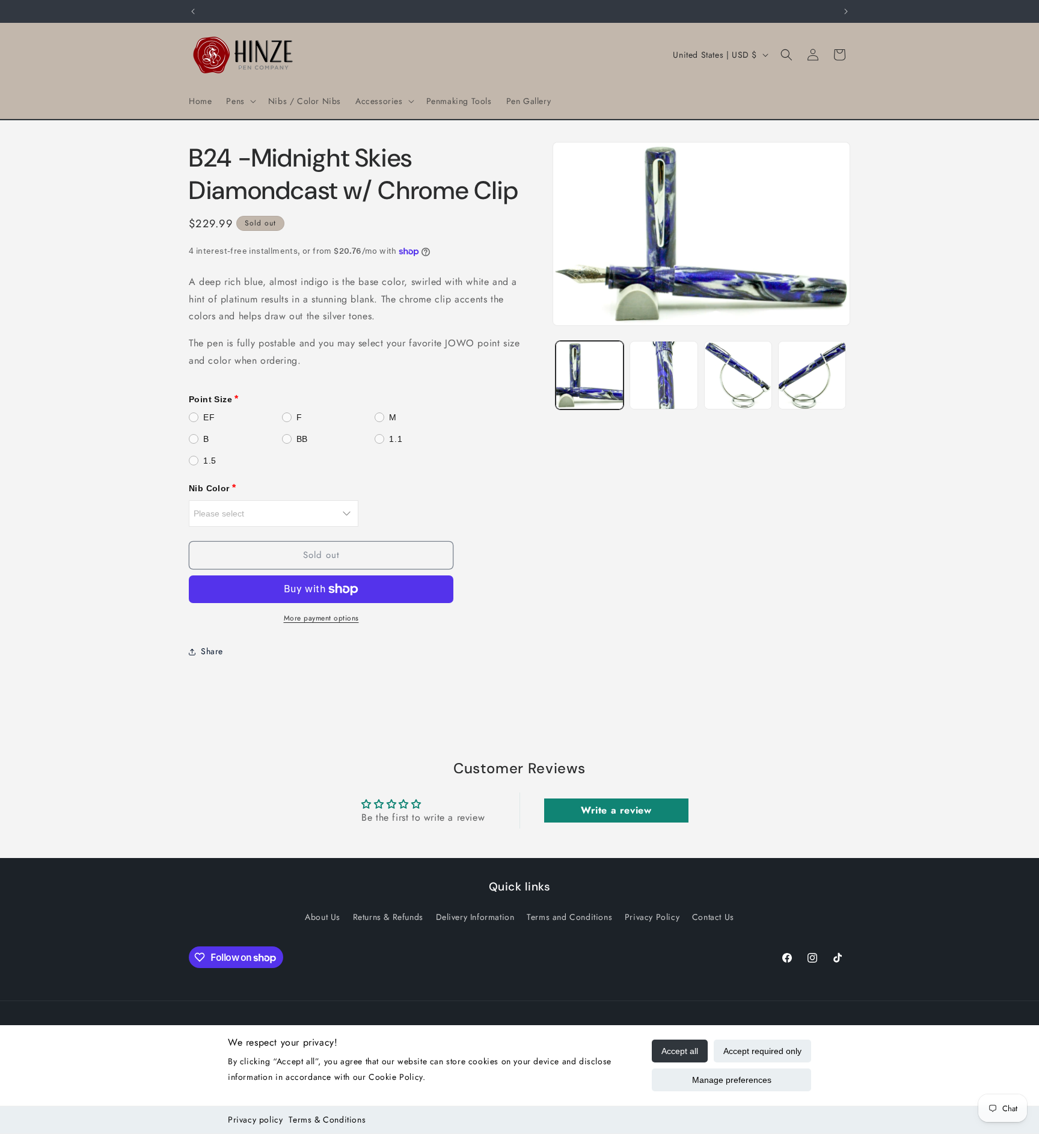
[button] (239, 101)
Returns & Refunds (388, 916)
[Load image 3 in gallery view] (738, 375)
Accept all (679, 1051)
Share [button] (212, 651)
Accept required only (762, 1051)
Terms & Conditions (327, 1120)
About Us (322, 916)
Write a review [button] (616, 811)
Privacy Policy (652, 916)
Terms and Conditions (569, 916)
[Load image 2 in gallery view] (663, 375)
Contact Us (713, 916)
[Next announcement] (846, 11)
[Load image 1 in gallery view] (590, 375)
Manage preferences (731, 1080)
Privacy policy (255, 1120)
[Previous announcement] (193, 11)
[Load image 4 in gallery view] (812, 375)
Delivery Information (475, 916)
